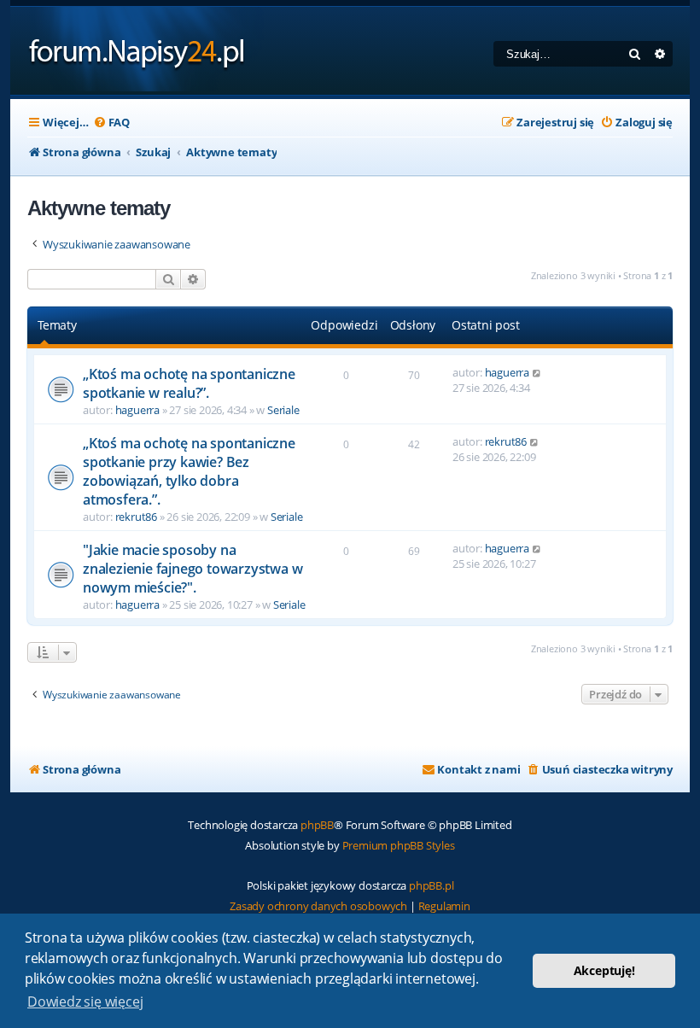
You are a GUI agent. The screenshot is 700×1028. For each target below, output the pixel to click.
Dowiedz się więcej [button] (85, 1001)
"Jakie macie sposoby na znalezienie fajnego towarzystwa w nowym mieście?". (192, 568)
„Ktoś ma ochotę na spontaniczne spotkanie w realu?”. (189, 383)
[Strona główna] (137, 51)
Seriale (283, 410)
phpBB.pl (431, 885)
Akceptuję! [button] (604, 970)
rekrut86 (136, 516)
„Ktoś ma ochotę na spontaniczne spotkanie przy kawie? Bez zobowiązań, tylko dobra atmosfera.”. (189, 471)
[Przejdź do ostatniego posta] (537, 372)
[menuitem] (111, 122)
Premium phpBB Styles (398, 845)
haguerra (137, 410)
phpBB (317, 824)
